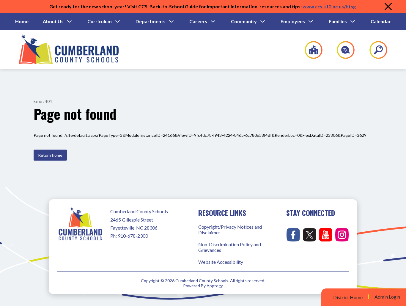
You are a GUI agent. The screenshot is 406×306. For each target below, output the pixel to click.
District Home (348, 297)
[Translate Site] (342, 50)
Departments (151, 21)
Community (244, 21)
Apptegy (215, 285)
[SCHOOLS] (310, 50)
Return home (50, 155)
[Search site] (374, 50)
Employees (293, 21)
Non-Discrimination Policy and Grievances (229, 247)
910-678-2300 (133, 235)
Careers (198, 21)
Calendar (381, 21)
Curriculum (99, 21)
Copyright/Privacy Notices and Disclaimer (230, 229)
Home (22, 21)
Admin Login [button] (387, 296)
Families (338, 21)
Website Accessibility (220, 262)
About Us (53, 21)
